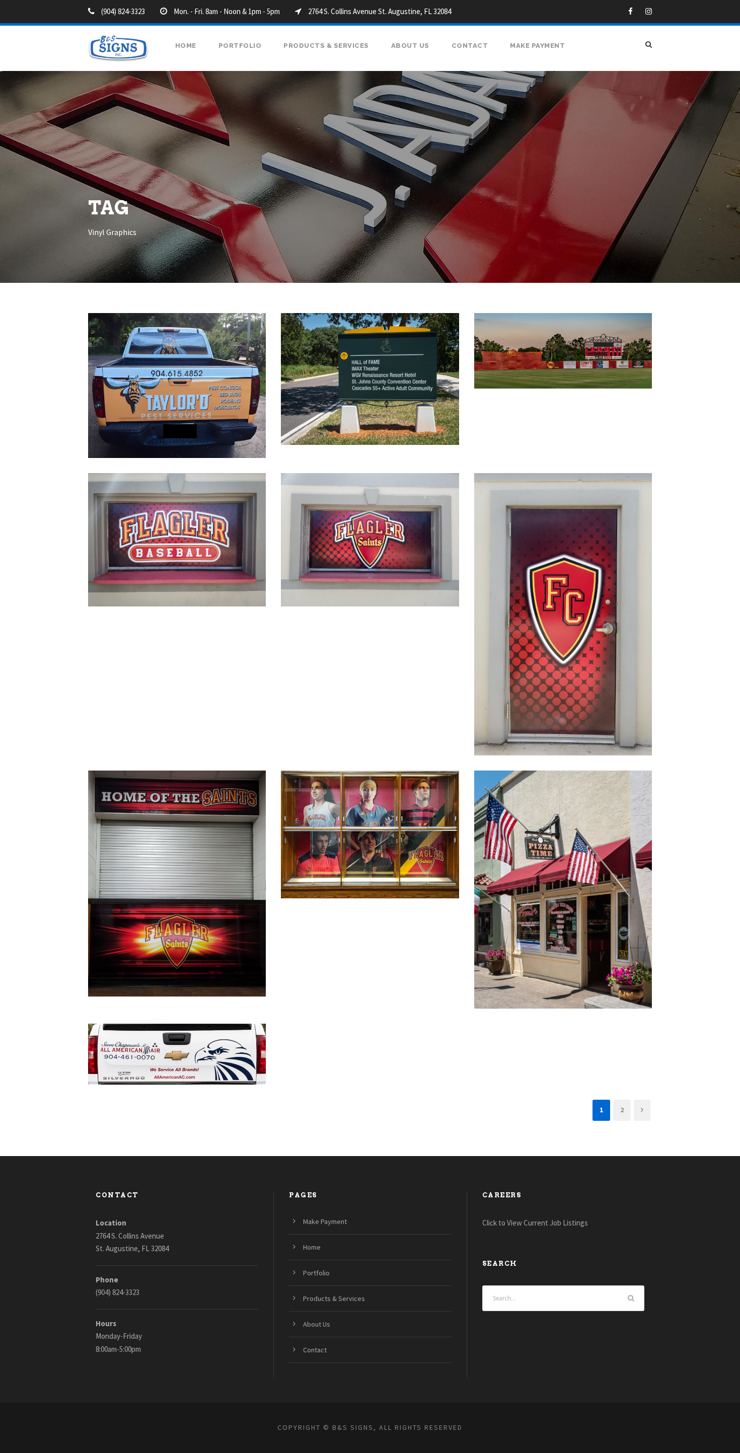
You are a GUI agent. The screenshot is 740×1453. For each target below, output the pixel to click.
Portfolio (240, 45)
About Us (410, 45)
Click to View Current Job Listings (535, 1223)
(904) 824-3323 (117, 1292)
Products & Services (326, 45)
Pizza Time (563, 876)
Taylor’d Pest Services (177, 372)
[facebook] (630, 11)
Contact (470, 45)
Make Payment (537, 45)
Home (185, 45)
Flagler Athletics (370, 526)
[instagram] (648, 11)
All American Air (177, 1040)
